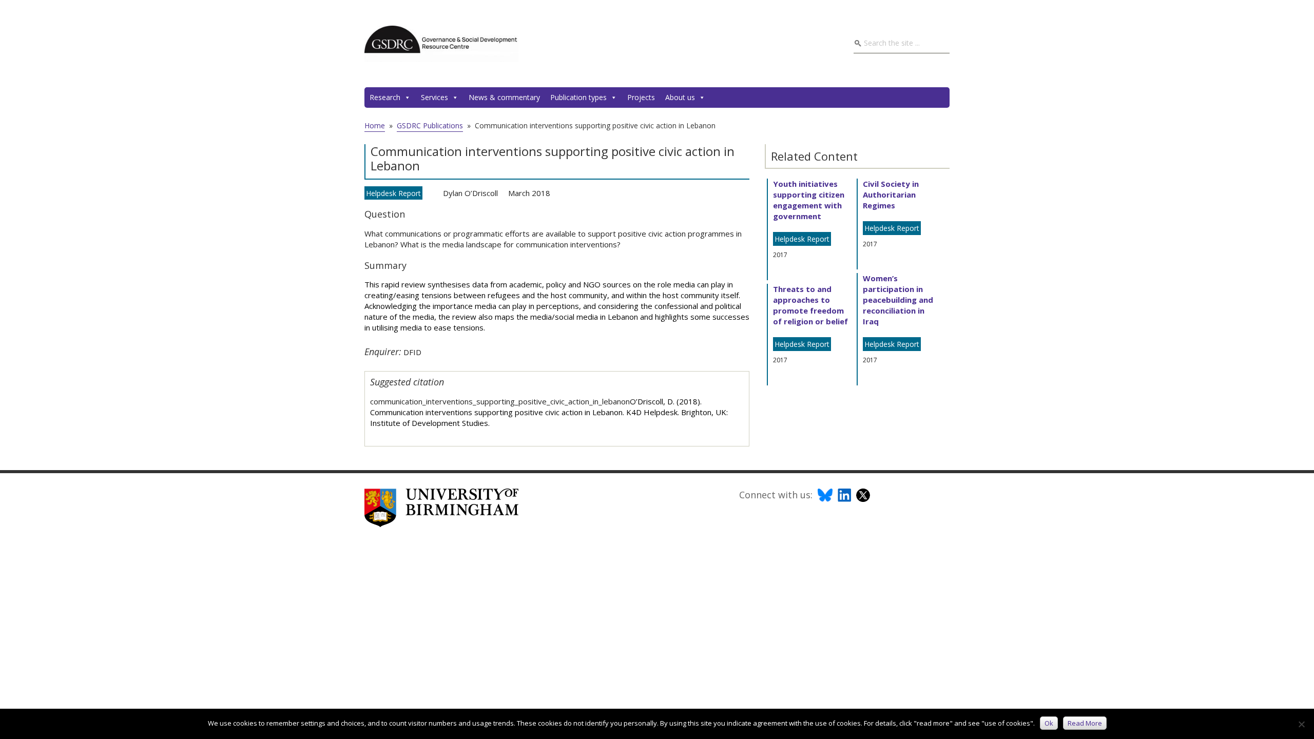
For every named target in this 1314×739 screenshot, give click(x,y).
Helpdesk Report (393, 193)
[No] (1301, 724)
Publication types (578, 97)
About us (680, 97)
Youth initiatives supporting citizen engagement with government (808, 200)
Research (385, 97)
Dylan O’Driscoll (470, 193)
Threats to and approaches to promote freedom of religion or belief (810, 305)
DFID (412, 352)
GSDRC (441, 44)
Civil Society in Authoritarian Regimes (891, 194)
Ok (1049, 723)
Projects (641, 97)
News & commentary (504, 97)
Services (434, 97)
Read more (1085, 723)
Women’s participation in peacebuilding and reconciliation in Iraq (898, 299)
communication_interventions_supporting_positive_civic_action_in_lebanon (500, 401)
